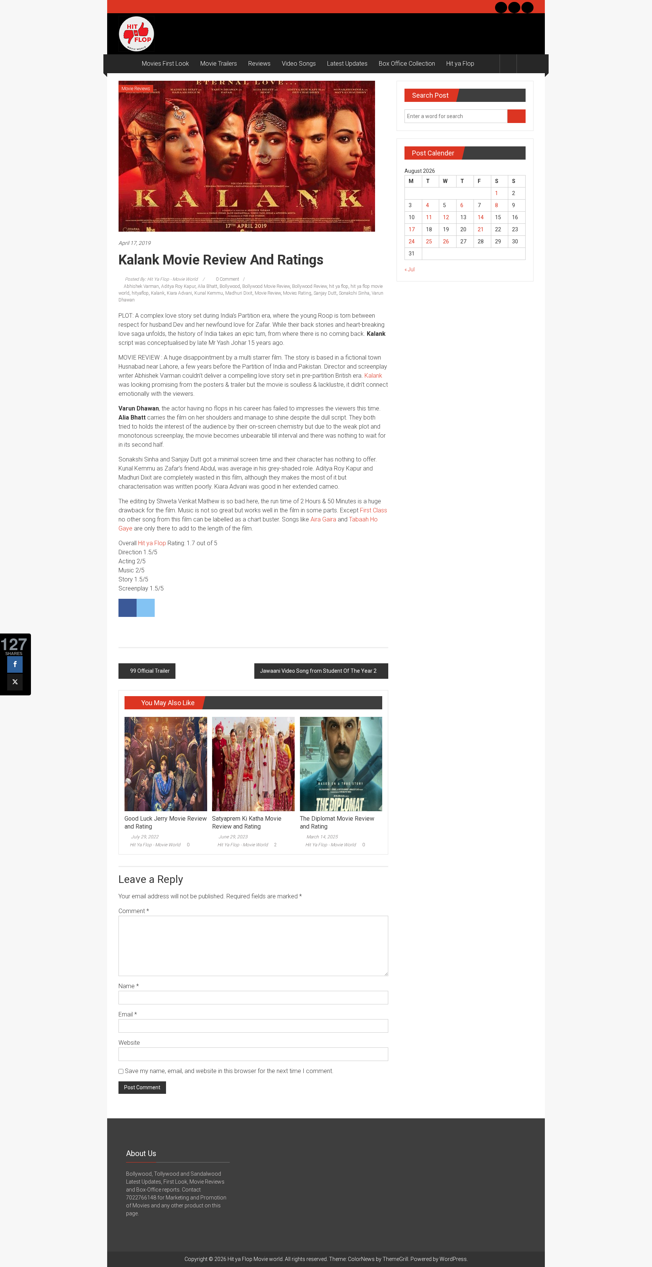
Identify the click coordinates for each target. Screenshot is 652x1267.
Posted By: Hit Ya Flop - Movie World (161, 279)
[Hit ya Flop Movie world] (127, 63)
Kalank (158, 293)
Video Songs (299, 63)
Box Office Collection (407, 63)
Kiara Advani (179, 293)
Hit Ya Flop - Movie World (155, 844)
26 (446, 241)
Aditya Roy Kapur (178, 286)
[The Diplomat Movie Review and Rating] (341, 764)
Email (127, 1014)
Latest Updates (347, 63)
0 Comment (227, 279)
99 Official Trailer (150, 671)
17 (412, 229)
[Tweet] (15, 682)
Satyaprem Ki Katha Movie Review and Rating (246, 822)
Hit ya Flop (460, 63)
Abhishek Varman (141, 286)
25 (429, 241)
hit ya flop (338, 286)
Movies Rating (297, 293)
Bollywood (230, 286)
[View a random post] (525, 64)
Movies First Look (165, 63)
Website (129, 1042)
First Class (373, 510)
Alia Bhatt (207, 286)
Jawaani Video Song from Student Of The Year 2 (318, 671)
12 (446, 217)
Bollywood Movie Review (266, 286)
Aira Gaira (323, 519)
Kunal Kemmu (208, 293)
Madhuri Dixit (238, 293)
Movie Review (268, 293)
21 (481, 229)
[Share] (15, 664)
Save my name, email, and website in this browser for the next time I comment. (229, 1071)
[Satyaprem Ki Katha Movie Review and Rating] (253, 764)
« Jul (409, 269)
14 (481, 217)
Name (128, 986)
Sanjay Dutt (325, 293)
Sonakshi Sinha (354, 293)
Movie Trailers (218, 63)
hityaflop (140, 293)
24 (412, 241)
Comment (133, 911)
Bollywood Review (309, 286)
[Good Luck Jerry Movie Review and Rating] (166, 764)
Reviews (259, 63)
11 (429, 217)
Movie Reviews (135, 88)
